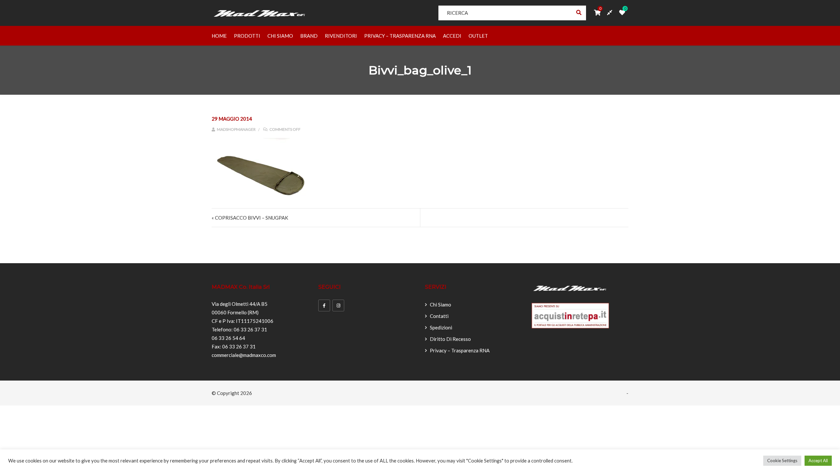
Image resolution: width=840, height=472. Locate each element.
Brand (309, 36)
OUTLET (478, 36)
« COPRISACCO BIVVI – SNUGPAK (250, 218)
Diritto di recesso (450, 339)
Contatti (439, 316)
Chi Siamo (280, 36)
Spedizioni (441, 327)
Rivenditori (341, 36)
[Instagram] (338, 305)
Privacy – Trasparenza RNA (400, 36)
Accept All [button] (818, 460)
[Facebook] (324, 305)
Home (219, 36)
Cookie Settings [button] (782, 460)
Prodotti (247, 36)
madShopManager (236, 129)
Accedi (452, 36)
